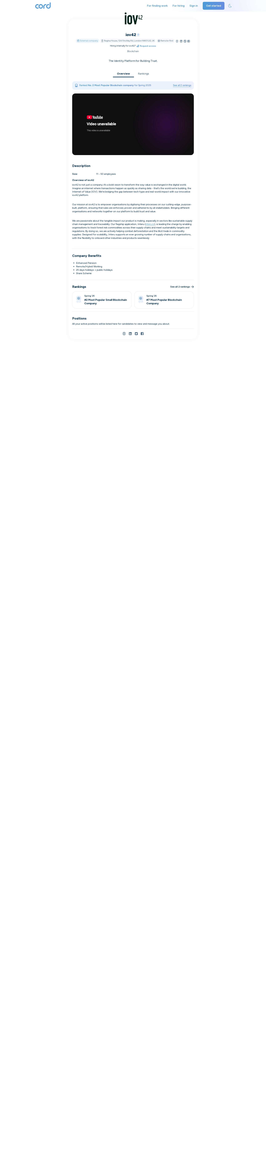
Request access (133, 613)
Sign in (193, 5)
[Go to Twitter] (185, 41)
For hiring (179, 5)
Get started (213, 5)
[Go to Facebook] (189, 41)
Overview (123, 73)
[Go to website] (177, 41)
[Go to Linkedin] (181, 41)
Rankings (143, 73)
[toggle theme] (230, 6)
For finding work (157, 5)
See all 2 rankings (182, 85)
